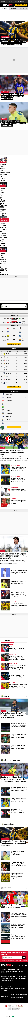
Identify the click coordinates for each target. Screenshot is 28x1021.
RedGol (15, 978)
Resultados (14, 8)
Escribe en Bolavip (6, 978)
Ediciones (3, 969)
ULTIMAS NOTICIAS (14, 5)
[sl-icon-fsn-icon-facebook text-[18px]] (13, 965)
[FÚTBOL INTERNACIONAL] (26, 760)
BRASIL (19, 969)
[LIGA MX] (26, 696)
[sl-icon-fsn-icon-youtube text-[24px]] (26, 965)
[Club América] (26, 824)
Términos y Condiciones (21, 960)
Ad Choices (4, 990)
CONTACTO (21, 976)
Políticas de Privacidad (7, 988)
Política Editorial (20, 988)
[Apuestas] (26, 888)
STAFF (14, 976)
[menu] (1, 5)
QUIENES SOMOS (6, 976)
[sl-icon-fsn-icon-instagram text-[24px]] (16, 965)
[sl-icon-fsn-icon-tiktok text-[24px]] (23, 965)
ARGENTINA (11, 969)
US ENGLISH (4, 973)
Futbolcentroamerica (7, 980)
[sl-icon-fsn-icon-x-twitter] (19, 965)
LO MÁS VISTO (23, 8)
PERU (20, 971)
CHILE (2, 971)
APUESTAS (22, 978)
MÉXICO (14, 971)
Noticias (4, 8)
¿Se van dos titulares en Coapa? (16, 1)
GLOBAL (8, 971)
